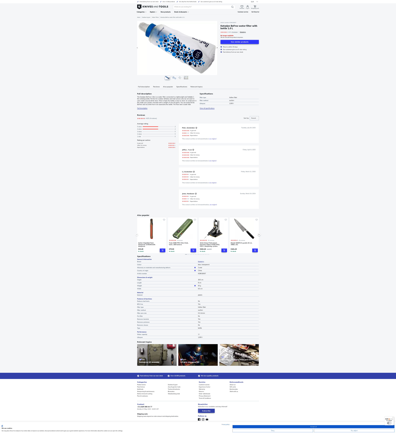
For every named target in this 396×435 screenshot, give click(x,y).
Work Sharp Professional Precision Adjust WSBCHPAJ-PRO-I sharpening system (210, 244)
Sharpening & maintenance (145, 391)
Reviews (156, 87)
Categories (141, 12)
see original (212, 139)
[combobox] (254, 118)
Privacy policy (225, 424)
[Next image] (217, 47)
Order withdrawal (204, 394)
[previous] (140, 234)
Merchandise (234, 389)
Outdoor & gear (146, 17)
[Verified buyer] (196, 128)
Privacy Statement (204, 396)
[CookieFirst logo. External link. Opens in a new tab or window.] (2, 426)
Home (138, 17)
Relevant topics (196, 87)
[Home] (152, 6)
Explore (152, 12)
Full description (144, 87)
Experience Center (204, 387)
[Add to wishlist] (164, 220)
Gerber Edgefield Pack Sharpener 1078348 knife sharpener (146, 244)
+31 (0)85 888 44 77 (144, 407)
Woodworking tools (174, 394)
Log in (247, 8)
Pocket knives (141, 384)
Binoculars (171, 391)
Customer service (204, 384)
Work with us (234, 391)
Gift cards (233, 387)
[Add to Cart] (162, 250)
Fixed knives (141, 387)
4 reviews (234, 32)
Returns (201, 391)
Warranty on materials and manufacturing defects (153, 267)
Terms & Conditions (205, 398)
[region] (177, 50)
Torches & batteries (174, 389)
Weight (139, 286)
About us (232, 384)
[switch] (389, 423)
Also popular (168, 87)
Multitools (140, 389)
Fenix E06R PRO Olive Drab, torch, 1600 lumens (178, 244)
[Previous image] (137, 47)
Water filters (155, 17)
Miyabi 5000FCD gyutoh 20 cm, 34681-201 (241, 244)
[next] (255, 234)
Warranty (202, 389)
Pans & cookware (142, 396)
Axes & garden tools (174, 387)
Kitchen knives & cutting (144, 394)
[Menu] (392, 417)
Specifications (181, 87)
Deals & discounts (180, 12)
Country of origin (142, 270)
